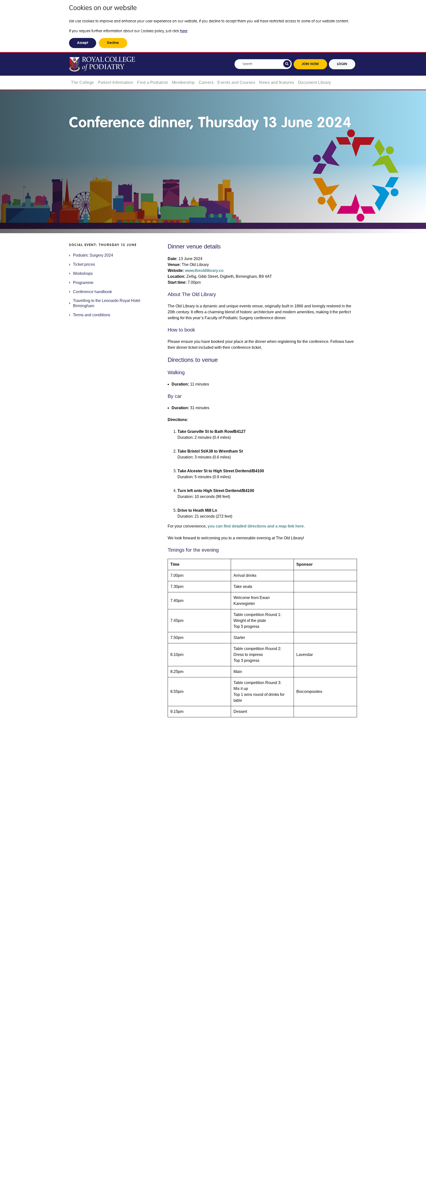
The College (82, 82)
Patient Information (115, 82)
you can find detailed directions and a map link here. (256, 526)
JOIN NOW (310, 64)
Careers (206, 82)
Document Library (314, 82)
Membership (183, 82)
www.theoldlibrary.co (204, 270)
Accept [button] (82, 43)
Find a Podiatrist (152, 82)
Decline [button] (113, 43)
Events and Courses (236, 82)
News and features (276, 82)
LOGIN (342, 64)
